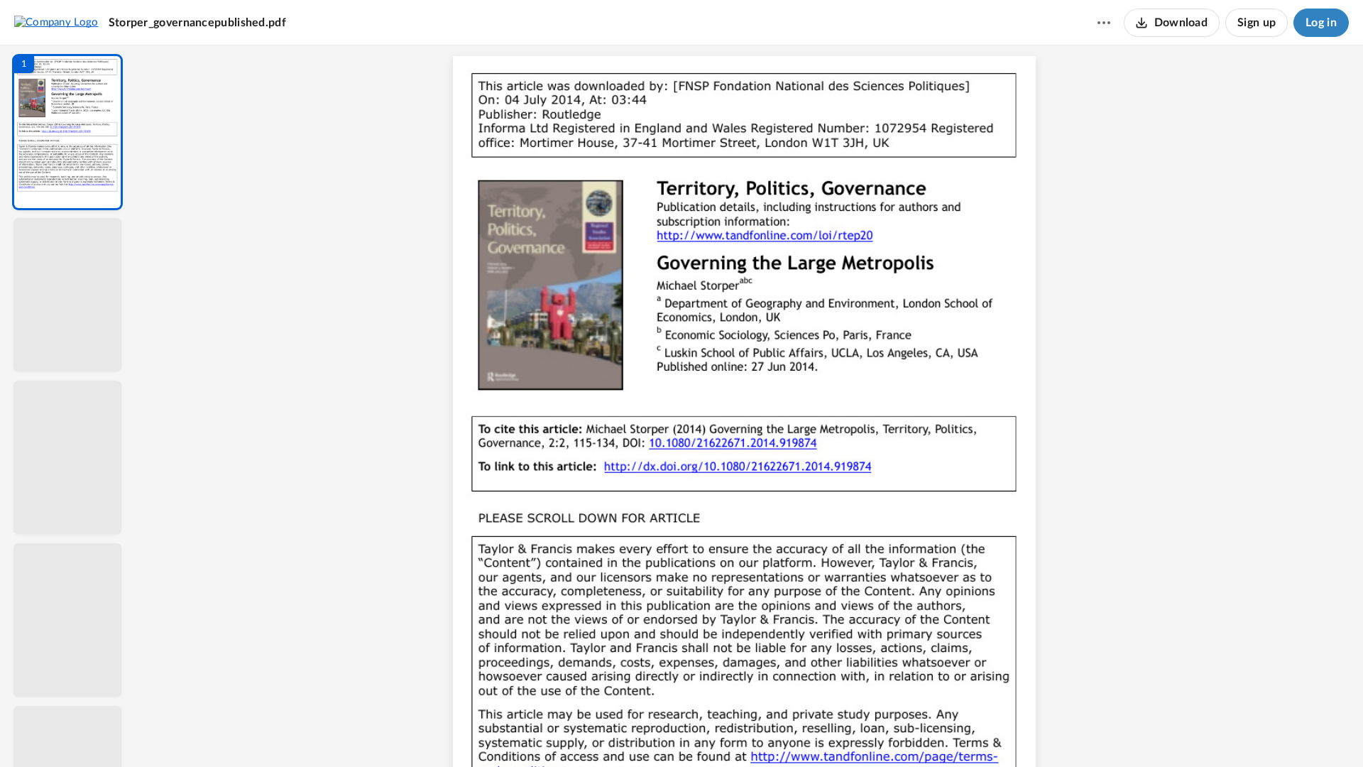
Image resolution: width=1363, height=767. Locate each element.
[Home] (56, 22)
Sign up (1256, 22)
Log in (1321, 22)
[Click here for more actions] (1104, 23)
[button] (67, 132)
